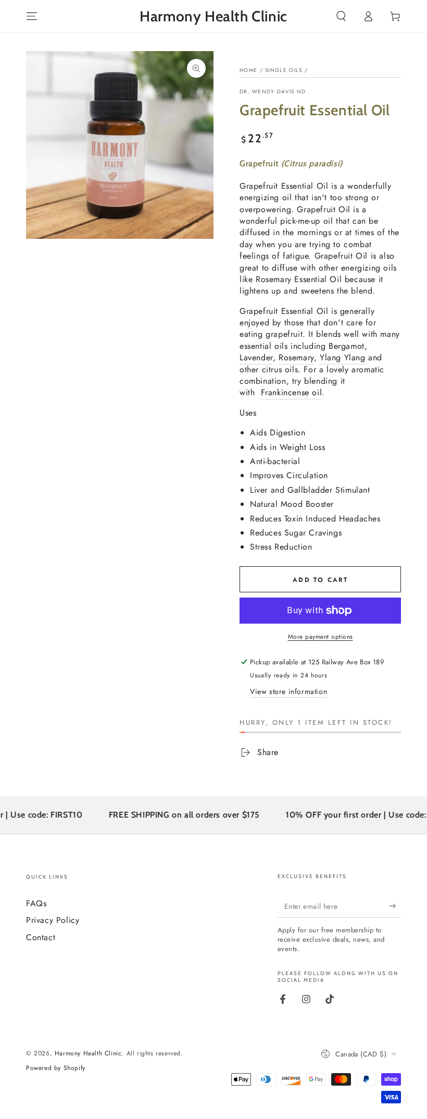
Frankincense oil (291, 392)
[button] (341, 16)
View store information (288, 691)
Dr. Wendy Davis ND (273, 91)
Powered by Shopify (55, 1068)
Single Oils (283, 70)
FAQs (36, 903)
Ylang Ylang (343, 357)
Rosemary (296, 357)
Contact (40, 937)
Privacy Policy (52, 920)
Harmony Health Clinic (88, 1053)
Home (248, 70)
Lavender (256, 357)
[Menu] (31, 16)
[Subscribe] (395, 905)
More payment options (320, 636)
